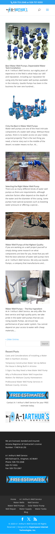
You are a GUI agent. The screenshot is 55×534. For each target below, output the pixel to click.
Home (13, 499)
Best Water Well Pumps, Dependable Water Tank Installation (25, 66)
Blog (26, 512)
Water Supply (25, 509)
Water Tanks (40, 509)
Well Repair (11, 509)
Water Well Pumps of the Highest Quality (24, 244)
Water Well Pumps (16, 505)
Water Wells (18, 502)
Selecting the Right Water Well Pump (22, 186)
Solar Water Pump (36, 505)
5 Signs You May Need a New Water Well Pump (26, 370)
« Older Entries (12, 339)
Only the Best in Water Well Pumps (21, 126)
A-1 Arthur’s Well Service (30, 499)
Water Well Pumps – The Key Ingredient (23, 308)
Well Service (33, 502)
